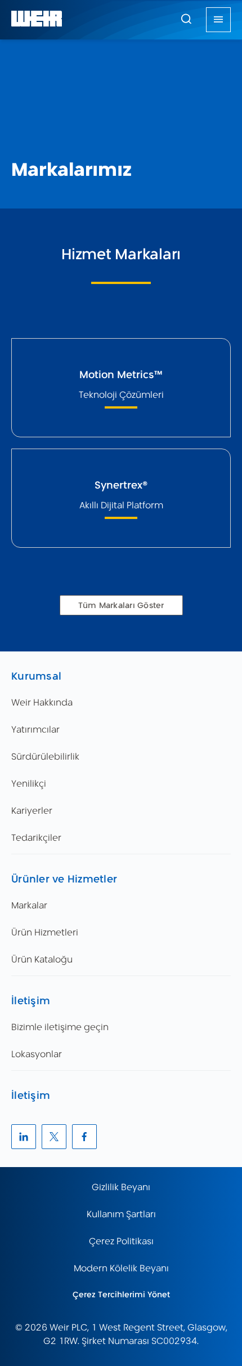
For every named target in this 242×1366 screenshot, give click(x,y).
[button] (186, 19)
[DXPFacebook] (84, 1136)
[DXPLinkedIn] (23, 1136)
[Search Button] (186, 19)
